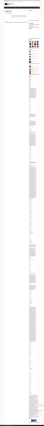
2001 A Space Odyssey (33, 61)
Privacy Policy (17, 1)
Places (28, 7)
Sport (30, 7)
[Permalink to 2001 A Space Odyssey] (30, 62)
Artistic (21, 7)
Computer (24, 7)
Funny (17, 7)
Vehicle (7, 7)
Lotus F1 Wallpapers (8, 13)
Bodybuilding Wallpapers (34, 73)
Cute (26, 7)
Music (13, 7)
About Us (12, 1)
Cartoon (30, 78)
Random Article (39, 7)
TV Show (32, 7)
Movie (11, 7)
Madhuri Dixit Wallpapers (34, 68)
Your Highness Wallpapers (33, 58)
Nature (19, 7)
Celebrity (15, 7)
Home (10, 1)
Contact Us (15, 1)
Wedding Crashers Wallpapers (34, 53)
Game (9, 7)
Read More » (13, 17)
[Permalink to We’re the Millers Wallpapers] (30, 57)
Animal (34, 7)
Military (36, 7)
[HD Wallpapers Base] (9, 5)
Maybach (30, 82)
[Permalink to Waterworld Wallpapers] (30, 52)
